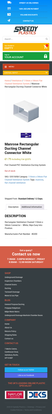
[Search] (46, 39)
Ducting (8, 288)
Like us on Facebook (26, 375)
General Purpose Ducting (14, 304)
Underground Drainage (14, 277)
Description (13, 206)
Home (7, 80)
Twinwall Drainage (12, 292)
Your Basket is (26, 47)
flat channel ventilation (15, 182)
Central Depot (11, 72)
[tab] (13, 207)
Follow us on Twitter (26, 370)
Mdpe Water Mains (12, 311)
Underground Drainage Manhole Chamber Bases (24, 315)
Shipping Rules (11, 335)
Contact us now (26, 254)
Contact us (28, 21)
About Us (8, 327)
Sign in (14, 56)
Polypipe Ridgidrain (12, 308)
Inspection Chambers (13, 281)
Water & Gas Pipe (11, 295)
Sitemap (30, 407)
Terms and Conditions (33, 410)
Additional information (32, 206)
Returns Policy (10, 331)
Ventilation (17, 80)
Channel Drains (11, 284)
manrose (39, 179)
